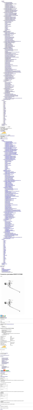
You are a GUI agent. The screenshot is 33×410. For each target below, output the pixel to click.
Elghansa (5, 110)
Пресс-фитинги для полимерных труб (10, 55)
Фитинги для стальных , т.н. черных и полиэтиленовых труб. (13, 237)
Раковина (3, 360)
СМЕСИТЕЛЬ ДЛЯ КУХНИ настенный (10, 11)
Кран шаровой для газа (8, 74)
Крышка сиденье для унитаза (9, 160)
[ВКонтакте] (1, 315)
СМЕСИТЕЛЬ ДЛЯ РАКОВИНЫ (8, 12)
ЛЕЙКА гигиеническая (8, 183)
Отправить (2, 392)
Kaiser (4, 102)
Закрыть (1, 409)
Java (4, 121)
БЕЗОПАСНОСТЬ (6, 219)
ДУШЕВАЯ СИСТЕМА (8, 4)
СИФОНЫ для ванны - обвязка (9, 76)
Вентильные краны (7, 206)
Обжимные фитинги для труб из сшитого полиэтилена (12, 70)
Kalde (4, 114)
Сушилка (6, 25)
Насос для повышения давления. (9, 86)
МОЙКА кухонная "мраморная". (9, 173)
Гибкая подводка (7, 62)
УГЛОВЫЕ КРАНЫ (8, 58)
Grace (4, 116)
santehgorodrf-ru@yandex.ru (4, 138)
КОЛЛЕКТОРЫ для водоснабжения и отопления (12, 196)
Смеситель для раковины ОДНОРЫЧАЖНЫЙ (11, 15)
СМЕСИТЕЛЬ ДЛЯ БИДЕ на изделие (10, 17)
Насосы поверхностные (8, 84)
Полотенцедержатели (8, 165)
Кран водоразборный (8, 66)
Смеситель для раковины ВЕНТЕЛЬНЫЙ (11, 13)
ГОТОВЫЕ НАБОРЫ (8, 80)
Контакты (3, 125)
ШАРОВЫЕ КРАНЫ (8, 57)
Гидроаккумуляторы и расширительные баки (11, 65)
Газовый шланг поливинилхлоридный (10, 73)
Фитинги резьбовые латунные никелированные (11, 54)
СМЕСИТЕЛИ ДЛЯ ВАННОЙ (8, 2)
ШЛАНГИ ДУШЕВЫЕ (8, 47)
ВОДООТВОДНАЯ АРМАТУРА (8, 75)
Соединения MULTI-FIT (7, 99)
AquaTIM (5, 101)
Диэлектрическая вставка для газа (9, 214)
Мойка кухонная (4, 361)
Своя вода (5, 119)
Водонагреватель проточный (9, 93)
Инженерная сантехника (5, 362)
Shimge (4, 112)
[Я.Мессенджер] (0, 315)
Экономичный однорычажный (6, 271)
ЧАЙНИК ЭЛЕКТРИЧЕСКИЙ (9, 89)
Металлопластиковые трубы (9, 49)
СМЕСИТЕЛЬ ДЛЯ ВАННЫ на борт (10, 7)
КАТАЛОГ (1, 356)
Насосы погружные (8, 83)
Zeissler (5, 123)
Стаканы (6, 28)
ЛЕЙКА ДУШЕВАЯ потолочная (9, 42)
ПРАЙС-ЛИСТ (4, 367)
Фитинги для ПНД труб (8, 97)
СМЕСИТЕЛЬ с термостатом (9, 6)
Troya (4, 120)
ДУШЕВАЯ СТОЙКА (8, 43)
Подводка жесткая (7, 201)
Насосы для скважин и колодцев (9, 224)
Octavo (4, 118)
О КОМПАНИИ (4, 366)
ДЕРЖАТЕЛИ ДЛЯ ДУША (9, 45)
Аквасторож (5, 255)
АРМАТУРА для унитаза (8, 79)
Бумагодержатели (7, 29)
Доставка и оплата (4, 124)
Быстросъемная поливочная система (10, 56)
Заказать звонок (3, 372)
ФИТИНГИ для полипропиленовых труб (10, 69)
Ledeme (5, 111)
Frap (4, 106)
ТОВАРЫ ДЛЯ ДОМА (7, 88)
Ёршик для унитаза (7, 24)
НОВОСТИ (3, 368)
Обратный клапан (7, 63)
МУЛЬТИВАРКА (7, 92)
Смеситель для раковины (5, 359)
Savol (4, 105)
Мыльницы (6, 27)
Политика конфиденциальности (4, 355)
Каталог (3, 1)
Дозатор (6, 23)
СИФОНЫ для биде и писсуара (9, 78)
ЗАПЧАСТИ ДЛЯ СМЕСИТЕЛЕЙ (10, 46)
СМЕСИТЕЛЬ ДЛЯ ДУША (9, 5)
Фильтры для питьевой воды (9, 35)
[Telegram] (4, 315)
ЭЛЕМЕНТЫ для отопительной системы (10, 59)
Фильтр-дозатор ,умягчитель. (9, 39)
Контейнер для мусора (8, 22)
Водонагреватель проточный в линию (10, 94)
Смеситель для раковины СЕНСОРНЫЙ (10, 14)
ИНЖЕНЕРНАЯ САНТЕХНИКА (8, 48)
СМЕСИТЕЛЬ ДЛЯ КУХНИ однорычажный (11, 10)
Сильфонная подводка (8, 60)
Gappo (4, 122)
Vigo (4, 109)
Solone (4, 260)
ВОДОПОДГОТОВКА (7, 34)
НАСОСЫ (5, 81)
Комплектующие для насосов (9, 87)
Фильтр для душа (7, 36)
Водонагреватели (4, 363)
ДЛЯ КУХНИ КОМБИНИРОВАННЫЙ (10, 9)
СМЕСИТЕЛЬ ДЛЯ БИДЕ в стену (10, 19)
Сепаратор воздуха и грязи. (9, 178)
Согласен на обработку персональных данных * (12, 380)
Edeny (4, 242)
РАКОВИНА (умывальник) (7, 31)
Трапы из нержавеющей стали (9, 77)
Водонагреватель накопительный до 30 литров (11, 95)
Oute (4, 104)
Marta (4, 115)
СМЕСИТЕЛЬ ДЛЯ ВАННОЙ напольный (11, 8)
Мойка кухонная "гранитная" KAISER (10, 33)
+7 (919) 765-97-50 (2, 131)
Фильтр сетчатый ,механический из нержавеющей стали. (13, 41)
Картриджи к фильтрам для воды (9, 37)
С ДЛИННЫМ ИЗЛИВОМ (9, 142)
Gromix (5, 247)
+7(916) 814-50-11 (8, 371)
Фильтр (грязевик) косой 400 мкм (9, 40)
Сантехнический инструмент (9, 50)
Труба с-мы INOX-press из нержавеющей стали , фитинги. (13, 72)
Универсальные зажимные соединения (9, 96)
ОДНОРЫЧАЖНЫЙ (5, 270)
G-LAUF (5, 103)
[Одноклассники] (3, 315)
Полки (6, 30)
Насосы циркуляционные (8, 82)
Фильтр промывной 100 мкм (9, 38)
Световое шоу (7, 90)
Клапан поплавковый (8, 68)
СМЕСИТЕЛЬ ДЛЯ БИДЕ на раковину (10, 18)
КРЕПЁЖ (6, 51)
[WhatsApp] (5, 315)
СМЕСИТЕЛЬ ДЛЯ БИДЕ (7, 155)
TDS (4, 117)
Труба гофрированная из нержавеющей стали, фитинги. (13, 71)
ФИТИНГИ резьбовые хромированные (10, 53)
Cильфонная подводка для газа (9, 61)
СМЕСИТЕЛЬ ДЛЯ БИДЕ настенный (10, 16)
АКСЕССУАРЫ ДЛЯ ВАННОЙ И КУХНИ (10, 20)
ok (0, 405)
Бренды (3, 100)
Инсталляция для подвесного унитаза (9, 98)
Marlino (5, 113)
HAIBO (5, 107)
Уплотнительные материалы (9, 64)
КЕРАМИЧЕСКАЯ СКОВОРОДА (10, 91)
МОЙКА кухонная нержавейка (9, 32)
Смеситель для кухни (5, 358)
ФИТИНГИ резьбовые (8, 52)
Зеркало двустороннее (8, 21)
